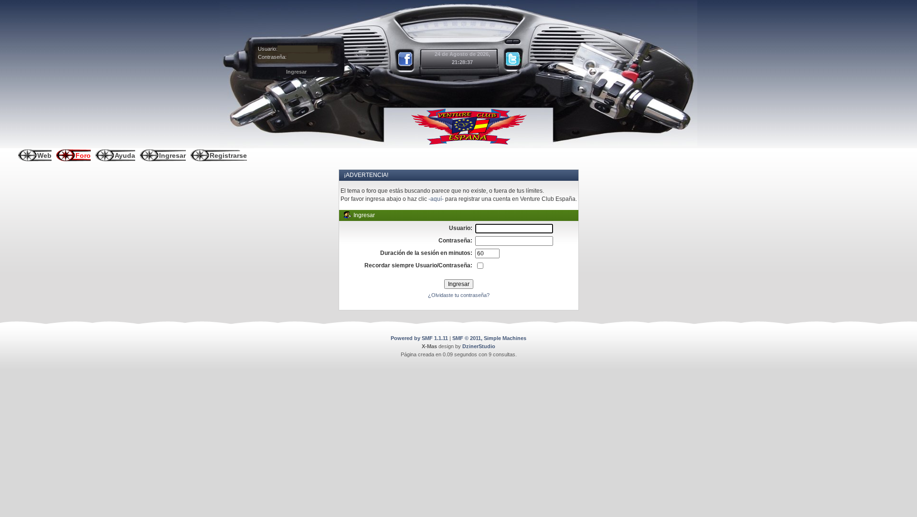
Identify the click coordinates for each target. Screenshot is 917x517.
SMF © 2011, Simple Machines (489, 338)
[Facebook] (406, 59)
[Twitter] (513, 59)
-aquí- (436, 199)
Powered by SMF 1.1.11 (419, 338)
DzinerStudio (478, 346)
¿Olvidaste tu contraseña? (459, 295)
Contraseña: (272, 57)
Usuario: (267, 49)
